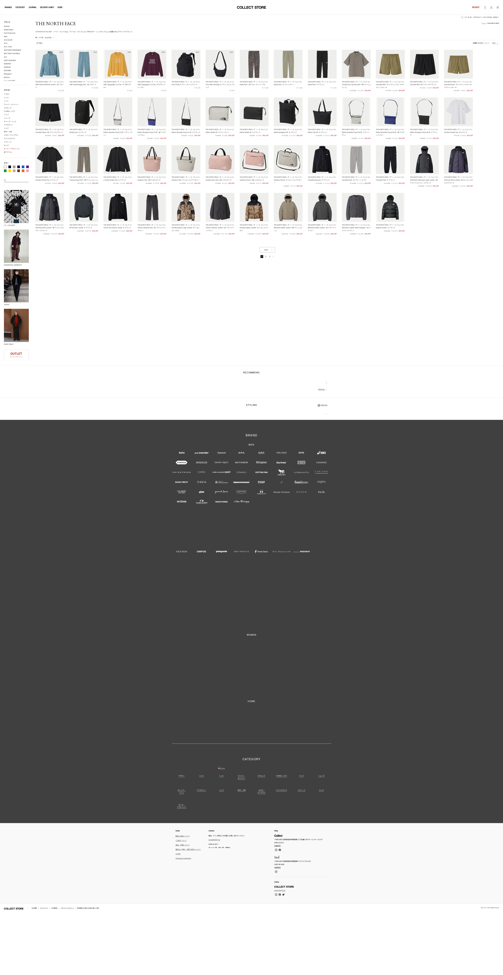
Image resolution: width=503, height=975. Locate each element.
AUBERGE (7, 64)
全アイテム (8, 152)
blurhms (7, 77)
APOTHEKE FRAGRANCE (12, 50)
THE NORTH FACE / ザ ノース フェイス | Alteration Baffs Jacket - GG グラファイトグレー (322, 228)
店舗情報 (277, 725)
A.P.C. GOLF (8, 47)
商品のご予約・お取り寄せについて (188, 729)
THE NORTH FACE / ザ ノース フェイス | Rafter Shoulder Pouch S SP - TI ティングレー (117, 132)
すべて (487, 43)
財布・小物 (8, 132)
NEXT (266, 250)
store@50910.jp (214, 719)
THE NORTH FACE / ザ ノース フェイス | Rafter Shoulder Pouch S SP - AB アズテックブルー (152, 132)
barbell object (8, 30)
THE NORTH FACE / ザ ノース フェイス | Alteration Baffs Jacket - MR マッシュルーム (288, 228)
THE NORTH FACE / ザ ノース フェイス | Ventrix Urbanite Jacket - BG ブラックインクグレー (220, 228)
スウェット (8, 108)
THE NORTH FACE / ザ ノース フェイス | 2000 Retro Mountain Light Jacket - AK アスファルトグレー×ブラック (424, 180)
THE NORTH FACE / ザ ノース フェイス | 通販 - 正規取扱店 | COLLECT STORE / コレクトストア (251, 7)
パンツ (6, 115)
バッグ (6, 128)
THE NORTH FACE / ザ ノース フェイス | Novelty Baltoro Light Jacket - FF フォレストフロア (186, 228)
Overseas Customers (183, 738)
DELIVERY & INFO (47, 7)
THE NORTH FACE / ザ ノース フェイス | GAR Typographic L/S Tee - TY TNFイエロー (117, 84)
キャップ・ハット (10, 121)
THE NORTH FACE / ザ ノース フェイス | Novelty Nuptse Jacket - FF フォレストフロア (254, 228)
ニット (6, 101)
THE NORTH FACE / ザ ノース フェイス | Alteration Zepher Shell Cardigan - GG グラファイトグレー (356, 228)
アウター (7, 94)
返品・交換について (183, 725)
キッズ (6, 145)
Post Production (9, 33)
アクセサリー (8, 125)
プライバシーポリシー (67, 787)
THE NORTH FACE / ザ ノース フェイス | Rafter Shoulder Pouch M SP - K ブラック (424, 132)
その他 (178, 733)
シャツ (6, 98)
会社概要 (34, 787)
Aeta (5, 36)
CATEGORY (20, 7)
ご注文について (181, 720)
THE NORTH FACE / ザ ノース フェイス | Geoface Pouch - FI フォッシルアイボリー (288, 180)
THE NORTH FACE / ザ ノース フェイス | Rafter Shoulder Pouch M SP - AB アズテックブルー (390, 132)
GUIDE (60, 7)
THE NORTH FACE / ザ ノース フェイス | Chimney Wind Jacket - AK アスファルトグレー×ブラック (49, 228)
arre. (5, 57)
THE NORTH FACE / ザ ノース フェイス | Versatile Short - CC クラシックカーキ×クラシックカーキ (458, 84)
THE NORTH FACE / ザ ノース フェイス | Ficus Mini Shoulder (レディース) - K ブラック (220, 84)
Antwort (7, 26)
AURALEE (7, 67)
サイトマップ (44, 787)
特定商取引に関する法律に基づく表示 (88, 787)
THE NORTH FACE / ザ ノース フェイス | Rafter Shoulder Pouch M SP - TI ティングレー (356, 132)
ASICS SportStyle (10, 60)
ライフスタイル (9, 138)
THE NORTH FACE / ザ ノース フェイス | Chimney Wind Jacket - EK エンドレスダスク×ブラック (458, 180)
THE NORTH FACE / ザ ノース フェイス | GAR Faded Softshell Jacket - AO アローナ (49, 84)
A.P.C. (6, 43)
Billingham (8, 74)
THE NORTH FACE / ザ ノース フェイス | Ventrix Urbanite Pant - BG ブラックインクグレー (152, 228)
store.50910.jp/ (279, 770)
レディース (8, 142)
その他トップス (9, 111)
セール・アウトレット (12, 149)
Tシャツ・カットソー (11, 104)
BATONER (7, 71)
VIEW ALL (321, 389)
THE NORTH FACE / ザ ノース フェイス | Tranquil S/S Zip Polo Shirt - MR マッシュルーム (356, 84)
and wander (8, 40)
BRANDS (8, 7)
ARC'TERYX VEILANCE (12, 53)
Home (484, 23)
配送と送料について (183, 716)
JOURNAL (32, 7)
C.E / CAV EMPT (9, 81)
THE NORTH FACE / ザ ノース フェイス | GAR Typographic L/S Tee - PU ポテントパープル (152, 84)
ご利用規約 (54, 787)
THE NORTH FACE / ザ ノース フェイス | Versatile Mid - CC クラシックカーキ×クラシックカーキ (390, 84)
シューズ (7, 118)
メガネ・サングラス (11, 135)
